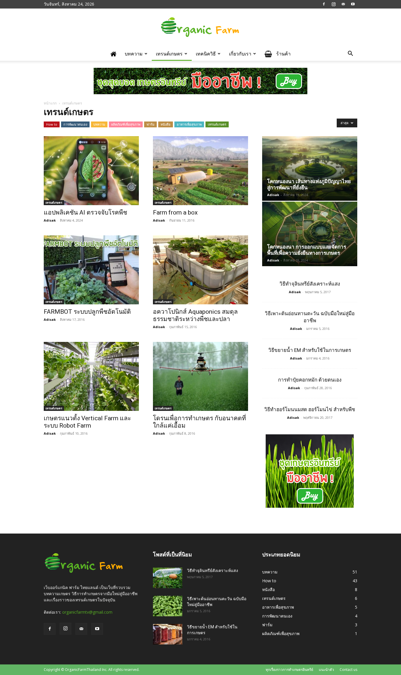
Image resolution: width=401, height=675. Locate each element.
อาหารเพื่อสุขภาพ (189, 124)
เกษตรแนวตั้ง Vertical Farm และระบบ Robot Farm (87, 422)
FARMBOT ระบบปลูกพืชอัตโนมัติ (87, 311)
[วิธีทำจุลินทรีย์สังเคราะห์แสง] (167, 578)
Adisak (50, 220)
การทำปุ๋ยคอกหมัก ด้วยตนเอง (309, 380)
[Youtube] (352, 4)
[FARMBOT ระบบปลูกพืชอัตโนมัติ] (91, 269)
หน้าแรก (50, 103)
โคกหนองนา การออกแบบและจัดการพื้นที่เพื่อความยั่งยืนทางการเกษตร (306, 250)
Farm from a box (175, 212)
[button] (350, 54)
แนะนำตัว (326, 669)
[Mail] (343, 4)
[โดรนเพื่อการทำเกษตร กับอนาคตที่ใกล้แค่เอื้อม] (200, 376)
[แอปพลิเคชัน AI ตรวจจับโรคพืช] (91, 170)
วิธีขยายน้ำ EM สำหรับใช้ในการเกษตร (309, 350)
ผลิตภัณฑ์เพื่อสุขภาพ (125, 124)
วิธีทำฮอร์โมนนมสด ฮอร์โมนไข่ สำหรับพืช (309, 409)
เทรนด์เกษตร (169, 53)
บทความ (134, 53)
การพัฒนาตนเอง (75, 124)
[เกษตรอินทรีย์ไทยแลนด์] (200, 28)
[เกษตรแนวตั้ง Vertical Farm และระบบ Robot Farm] (91, 376)
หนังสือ (166, 124)
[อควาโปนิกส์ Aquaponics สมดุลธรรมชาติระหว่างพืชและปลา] (200, 269)
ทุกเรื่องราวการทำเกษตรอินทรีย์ (289, 669)
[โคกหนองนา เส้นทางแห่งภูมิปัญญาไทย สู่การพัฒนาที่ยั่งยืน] (309, 168)
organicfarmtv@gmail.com (87, 612)
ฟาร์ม (150, 124)
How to (51, 124)
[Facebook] (323, 4)
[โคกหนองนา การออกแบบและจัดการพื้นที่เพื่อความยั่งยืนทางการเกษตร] (309, 234)
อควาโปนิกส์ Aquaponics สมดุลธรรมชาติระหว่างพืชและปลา (195, 315)
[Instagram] (333, 4)
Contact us (348, 669)
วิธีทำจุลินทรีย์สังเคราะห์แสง (309, 284)
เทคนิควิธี (206, 53)
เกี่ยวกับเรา (240, 53)
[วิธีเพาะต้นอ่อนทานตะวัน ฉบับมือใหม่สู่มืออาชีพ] (167, 606)
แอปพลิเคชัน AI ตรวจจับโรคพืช (85, 212)
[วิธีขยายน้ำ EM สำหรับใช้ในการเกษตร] (167, 634)
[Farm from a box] (200, 170)
